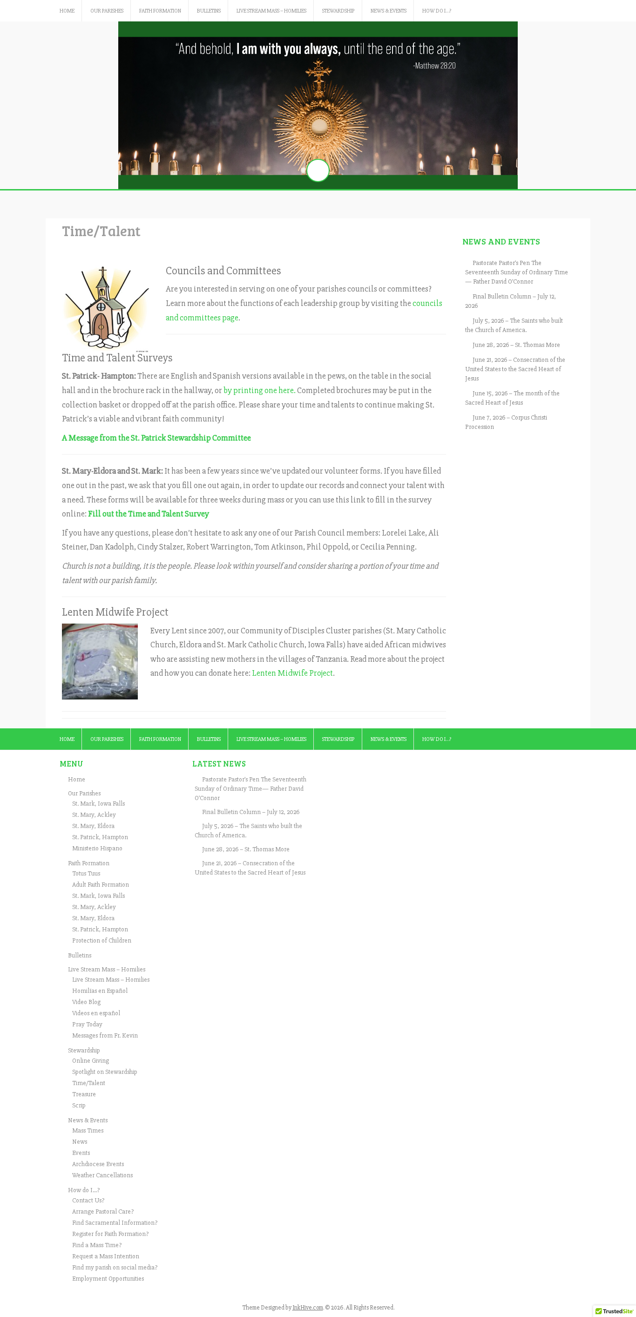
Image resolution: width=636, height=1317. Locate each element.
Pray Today (87, 1024)
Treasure (84, 1094)
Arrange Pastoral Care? (103, 1211)
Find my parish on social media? (114, 1267)
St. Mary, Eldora (93, 826)
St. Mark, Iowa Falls (98, 804)
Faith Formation (160, 10)
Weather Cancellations (102, 1175)
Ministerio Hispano (97, 848)
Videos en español (96, 1013)
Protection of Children (101, 940)
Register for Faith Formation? (110, 1234)
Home (67, 10)
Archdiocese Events (98, 1164)
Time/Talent (88, 1083)
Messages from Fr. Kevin (105, 1035)
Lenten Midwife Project (292, 673)
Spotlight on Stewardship (104, 1072)
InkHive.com (307, 1307)
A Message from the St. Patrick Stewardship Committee (156, 438)
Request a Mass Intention (105, 1256)
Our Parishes (106, 10)
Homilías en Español (100, 991)
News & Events (388, 10)
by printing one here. (259, 390)
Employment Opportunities (108, 1279)
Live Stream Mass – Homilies (271, 10)
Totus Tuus (86, 873)
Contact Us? (88, 1200)
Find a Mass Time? (97, 1245)
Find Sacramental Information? (114, 1223)
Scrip (79, 1105)
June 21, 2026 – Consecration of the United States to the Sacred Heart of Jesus (515, 369)
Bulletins (209, 10)
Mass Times (87, 1130)
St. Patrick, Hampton (100, 837)
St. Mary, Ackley (94, 815)
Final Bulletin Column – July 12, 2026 (250, 812)
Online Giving (90, 1061)
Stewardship (338, 10)
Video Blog (86, 1002)
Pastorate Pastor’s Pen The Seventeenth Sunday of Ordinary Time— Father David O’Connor (516, 272)
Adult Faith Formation (100, 885)
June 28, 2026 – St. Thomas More (516, 345)
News (79, 1142)
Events (81, 1153)
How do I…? (436, 10)
